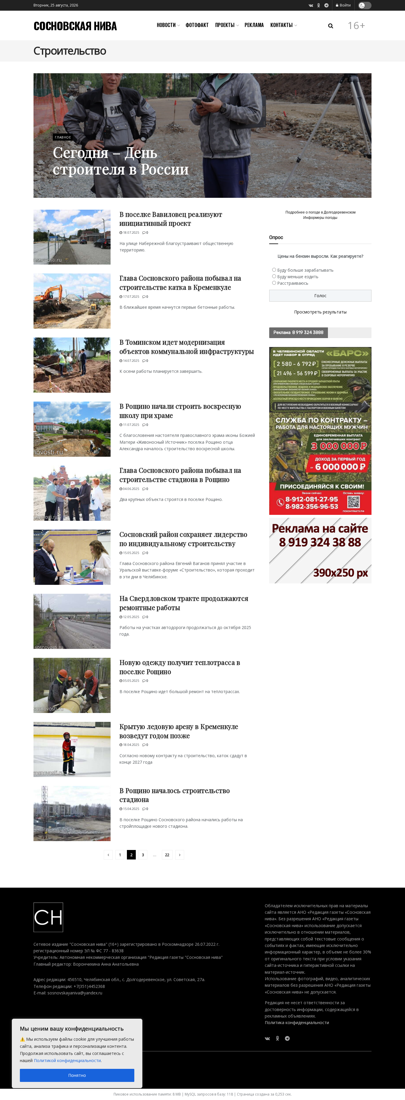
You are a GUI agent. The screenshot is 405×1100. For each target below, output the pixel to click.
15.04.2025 (130, 808)
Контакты (281, 24)
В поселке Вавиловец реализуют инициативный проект (170, 219)
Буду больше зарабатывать (305, 270)
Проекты (225, 24)
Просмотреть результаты (320, 312)
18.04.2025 (130, 744)
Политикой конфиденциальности (67, 1060)
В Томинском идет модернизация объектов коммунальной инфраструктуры (186, 347)
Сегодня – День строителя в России (121, 160)
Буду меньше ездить (297, 276)
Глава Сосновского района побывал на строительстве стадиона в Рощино (180, 475)
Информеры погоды (320, 218)
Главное (63, 137)
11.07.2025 (130, 424)
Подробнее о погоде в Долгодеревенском (320, 212)
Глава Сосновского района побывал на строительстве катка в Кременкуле (180, 282)
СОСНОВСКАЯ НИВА (75, 25)
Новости (166, 24)
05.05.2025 (130, 680)
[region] (77, 1053)
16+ (356, 25)
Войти (345, 5)
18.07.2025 (130, 232)
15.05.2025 (130, 552)
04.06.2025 (130, 488)
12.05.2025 (130, 617)
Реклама (254, 24)
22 (167, 854)
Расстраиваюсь (292, 283)
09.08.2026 (63, 184)
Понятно (77, 1075)
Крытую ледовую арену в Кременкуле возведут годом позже (178, 731)
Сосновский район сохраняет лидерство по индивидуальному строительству (183, 539)
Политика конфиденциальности (297, 1022)
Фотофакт (197, 24)
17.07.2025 (130, 296)
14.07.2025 (130, 360)
